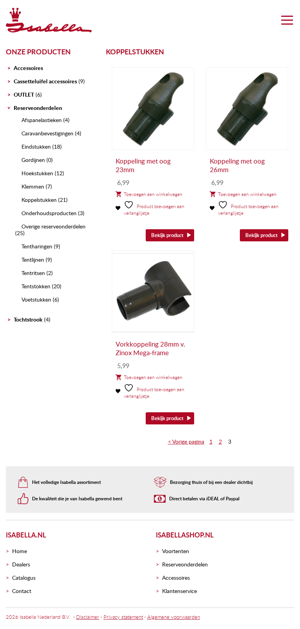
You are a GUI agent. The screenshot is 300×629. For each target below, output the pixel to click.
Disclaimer (87, 616)
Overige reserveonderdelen (53, 226)
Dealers (21, 564)
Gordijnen (33, 159)
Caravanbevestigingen (47, 133)
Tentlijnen (32, 259)
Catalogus (24, 577)
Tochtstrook (28, 319)
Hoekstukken (37, 173)
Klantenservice (179, 591)
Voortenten (175, 551)
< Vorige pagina (186, 441)
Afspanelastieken (41, 120)
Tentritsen (33, 273)
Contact (21, 591)
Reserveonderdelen (38, 107)
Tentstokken (35, 286)
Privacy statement (123, 616)
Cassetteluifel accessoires (45, 81)
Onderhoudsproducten (49, 213)
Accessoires (28, 68)
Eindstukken (36, 146)
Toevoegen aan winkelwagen (153, 194)
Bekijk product (167, 235)
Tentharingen (36, 246)
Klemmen (32, 186)
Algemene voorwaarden (173, 616)
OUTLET (24, 94)
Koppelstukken (39, 199)
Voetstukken (36, 299)
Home (19, 551)
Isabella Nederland (40, 616)
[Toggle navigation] (287, 20)
